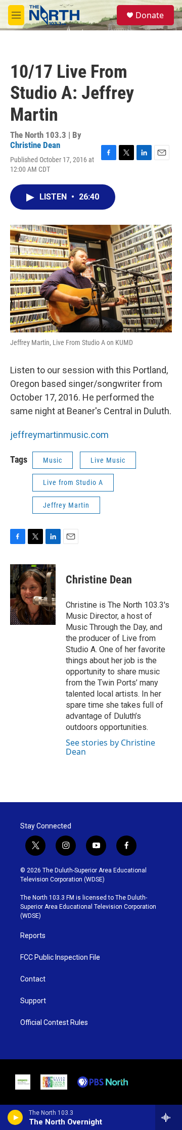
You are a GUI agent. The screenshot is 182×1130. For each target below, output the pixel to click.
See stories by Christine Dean (110, 747)
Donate (149, 15)
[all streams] (168, 1117)
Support (33, 1001)
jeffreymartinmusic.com (59, 434)
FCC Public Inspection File (60, 957)
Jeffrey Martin (66, 505)
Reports (33, 936)
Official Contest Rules (54, 1022)
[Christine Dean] (33, 594)
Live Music (107, 460)
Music (52, 460)
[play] (15, 1117)
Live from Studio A (73, 482)
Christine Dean (35, 145)
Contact (33, 979)
